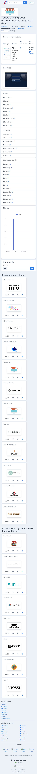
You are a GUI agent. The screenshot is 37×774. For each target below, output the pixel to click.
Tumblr (23, 732)
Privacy (5, 714)
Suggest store (6, 718)
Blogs (4, 710)
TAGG (31, 54)
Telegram (24, 725)
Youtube (5, 732)
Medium (24, 738)
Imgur (23, 736)
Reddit (4, 740)
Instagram (5, 727)
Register (5, 706)
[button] (31, 3)
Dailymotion (24, 734)
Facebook (5, 725)
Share (31, 27)
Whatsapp (5, 738)
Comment (5, 265)
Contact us (5, 712)
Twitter (5, 729)
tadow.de (6, 27)
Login (4, 704)
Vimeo (23, 740)
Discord (23, 727)
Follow (15, 27)
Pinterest (5, 736)
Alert (23, 27)
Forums (5, 708)
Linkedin (5, 734)
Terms (4, 716)
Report (21, 29)
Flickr (23, 729)
